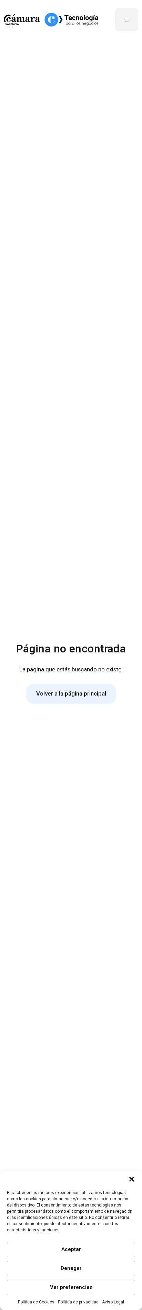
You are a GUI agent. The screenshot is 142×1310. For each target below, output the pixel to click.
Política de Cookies (36, 1302)
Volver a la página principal (71, 693)
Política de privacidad (78, 1302)
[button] (131, 1179)
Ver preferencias (71, 1287)
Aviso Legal (113, 1302)
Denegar (71, 1268)
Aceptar (71, 1249)
